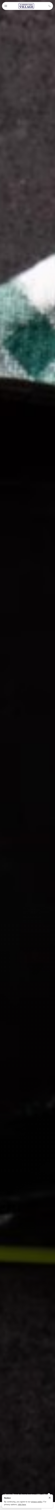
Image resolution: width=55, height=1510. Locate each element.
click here (22, 1504)
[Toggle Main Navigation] (5, 6)
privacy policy (36, 1502)
